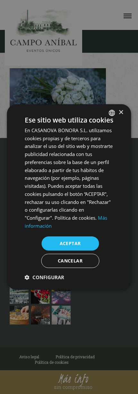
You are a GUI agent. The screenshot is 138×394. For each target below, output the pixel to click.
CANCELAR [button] (70, 261)
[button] (44, 277)
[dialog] (69, 197)
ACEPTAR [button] (70, 243)
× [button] (120, 112)
